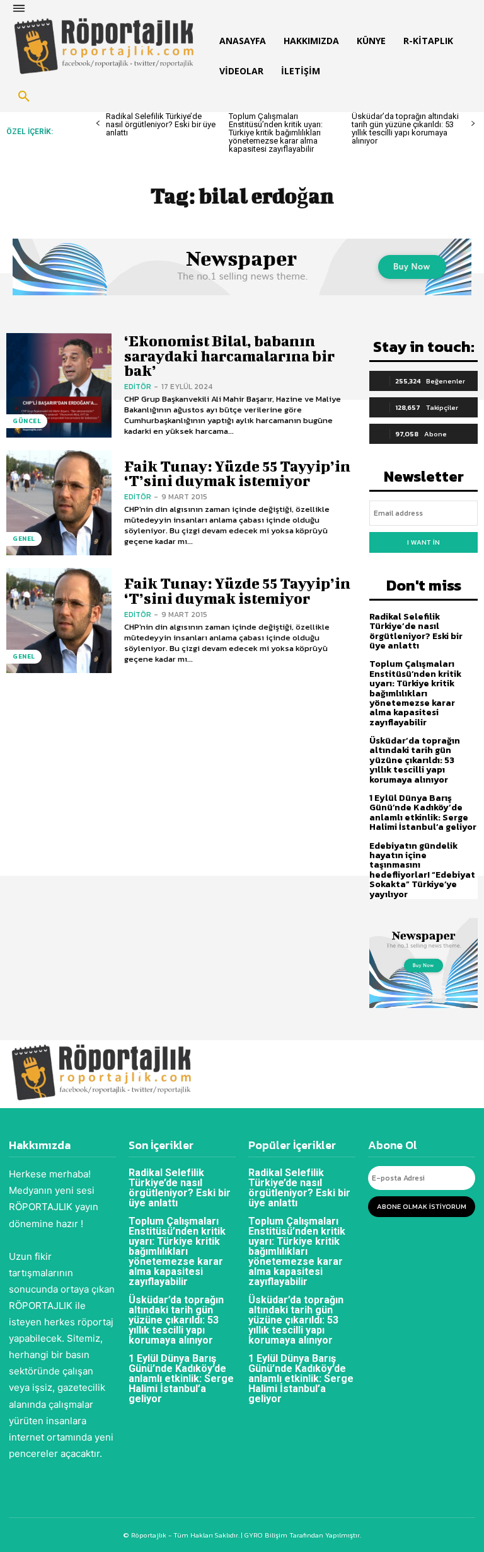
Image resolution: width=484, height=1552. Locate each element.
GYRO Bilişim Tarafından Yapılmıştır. (302, 1535)
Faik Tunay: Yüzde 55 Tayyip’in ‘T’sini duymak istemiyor (237, 473)
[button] (24, 97)
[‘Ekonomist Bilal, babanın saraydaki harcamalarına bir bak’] (59, 385)
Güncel (27, 421)
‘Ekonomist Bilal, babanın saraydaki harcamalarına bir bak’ (229, 355)
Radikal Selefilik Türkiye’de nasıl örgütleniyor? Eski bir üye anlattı (161, 124)
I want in (423, 542)
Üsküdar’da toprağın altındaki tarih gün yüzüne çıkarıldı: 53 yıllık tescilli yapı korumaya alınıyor (405, 128)
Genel (24, 538)
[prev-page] (98, 124)
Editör (137, 386)
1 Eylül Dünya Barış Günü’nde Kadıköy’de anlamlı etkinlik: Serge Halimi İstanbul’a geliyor (422, 812)
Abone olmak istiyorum (421, 1206)
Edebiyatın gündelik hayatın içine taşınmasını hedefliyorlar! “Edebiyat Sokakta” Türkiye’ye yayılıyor (422, 870)
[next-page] (473, 124)
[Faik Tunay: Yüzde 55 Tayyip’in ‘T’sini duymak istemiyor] (59, 502)
